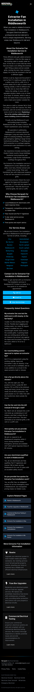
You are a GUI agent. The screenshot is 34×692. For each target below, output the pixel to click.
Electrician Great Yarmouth (9, 680)
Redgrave (10, 265)
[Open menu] (31, 4)
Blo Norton (10, 242)
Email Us (18, 297)
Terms (14, 669)
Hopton (24, 257)
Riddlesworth (9, 248)
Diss (9, 239)
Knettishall (24, 260)
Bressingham (24, 242)
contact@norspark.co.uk (22, 663)
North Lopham (24, 245)
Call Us (18, 293)
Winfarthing (10, 251)
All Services (22, 680)
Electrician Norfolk (19, 678)
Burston (9, 245)
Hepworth (24, 254)
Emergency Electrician (8, 683)
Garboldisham (24, 239)
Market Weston (10, 262)
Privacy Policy (5, 669)
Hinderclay (9, 257)
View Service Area (18, 302)
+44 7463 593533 (7, 665)
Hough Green (9, 260)
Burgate (9, 254)
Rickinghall (24, 265)
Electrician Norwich (7, 678)
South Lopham (24, 248)
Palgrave (24, 262)
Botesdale (24, 251)
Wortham (10, 268)
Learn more (10, 574)
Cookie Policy (22, 669)
